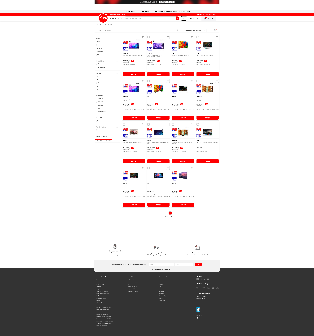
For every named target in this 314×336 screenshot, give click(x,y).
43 (97, 79)
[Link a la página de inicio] (97, 24)
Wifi (98, 64)
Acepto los (160, 269)
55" (98, 89)
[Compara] (124, 37)
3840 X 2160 (100, 105)
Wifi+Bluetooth (101, 67)
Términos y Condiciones (163, 269)
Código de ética (200, 14)
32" (98, 76)
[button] (117, 14)
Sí (97, 120)
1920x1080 (100, 101)
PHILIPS (99, 48)
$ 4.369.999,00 (107, 141)
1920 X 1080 (100, 98)
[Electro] (157, 2)
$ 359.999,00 (99, 141)
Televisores (114, 24)
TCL (98, 54)
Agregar (134, 74)
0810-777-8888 (212, 14)
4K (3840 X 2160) (102, 111)
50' (98, 86)
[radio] (215, 30)
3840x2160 (100, 108)
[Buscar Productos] (177, 18)
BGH (98, 41)
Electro (101, 24)
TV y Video (107, 24)
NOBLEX (99, 45)
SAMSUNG (100, 51)
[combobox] (151, 18)
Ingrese (115, 255)
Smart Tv (99, 130)
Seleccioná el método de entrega (117, 14)
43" (98, 83)
